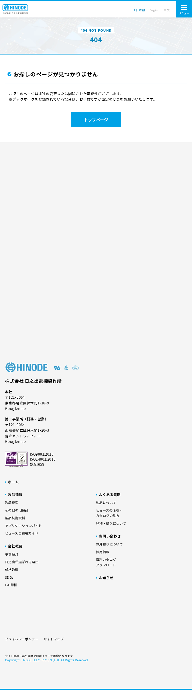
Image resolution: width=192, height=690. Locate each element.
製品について (106, 502)
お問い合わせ (110, 535)
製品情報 (15, 494)
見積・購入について (111, 523)
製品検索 (11, 502)
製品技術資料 (15, 518)
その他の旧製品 (16, 510)
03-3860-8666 (110, 326)
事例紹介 (11, 554)
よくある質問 (110, 494)
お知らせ (106, 577)
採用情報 (103, 551)
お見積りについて (109, 544)
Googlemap (15, 408)
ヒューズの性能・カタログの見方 (109, 513)
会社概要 (15, 545)
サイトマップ (54, 639)
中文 (167, 10)
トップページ (96, 120)
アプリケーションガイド (23, 525)
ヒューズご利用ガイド (21, 533)
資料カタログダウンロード (106, 562)
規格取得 (11, 569)
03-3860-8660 (94, 335)
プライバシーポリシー (21, 639)
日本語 (140, 10)
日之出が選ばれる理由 (21, 561)
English (154, 10)
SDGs (9, 577)
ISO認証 (11, 584)
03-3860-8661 (98, 316)
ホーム (13, 481)
